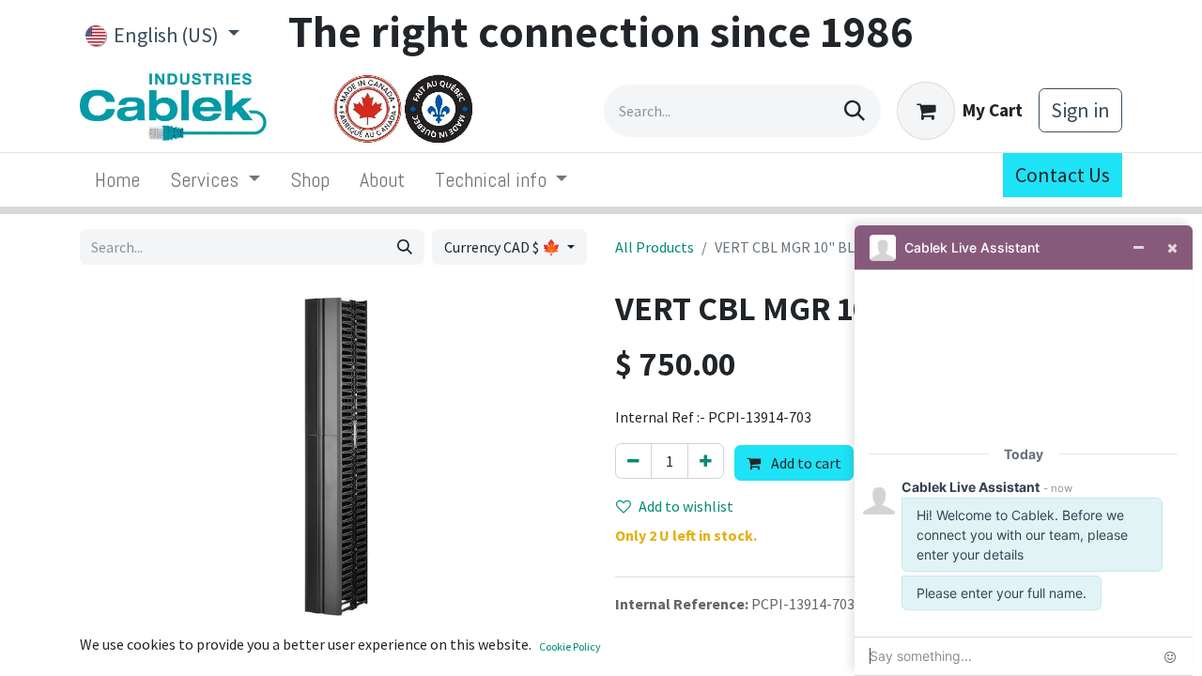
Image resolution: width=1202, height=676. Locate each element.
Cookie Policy (570, 646)
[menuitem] (117, 180)
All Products (654, 247)
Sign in (1080, 110)
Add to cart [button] (804, 462)
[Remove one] (633, 461)
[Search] (854, 110)
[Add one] (705, 461)
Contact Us (1062, 174)
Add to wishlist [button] (686, 506)
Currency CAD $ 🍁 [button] (503, 247)
